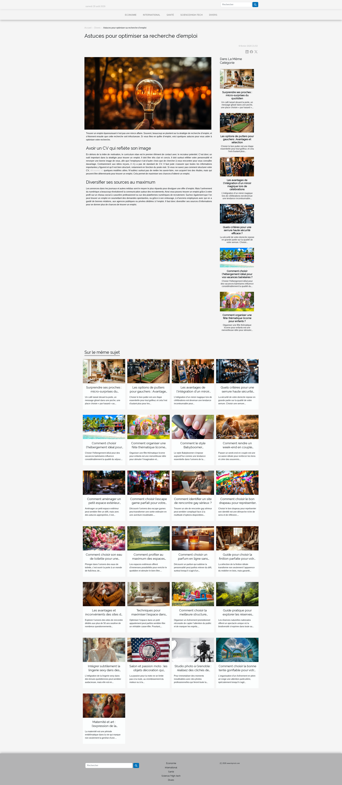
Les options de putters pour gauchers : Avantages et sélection (237, 139)
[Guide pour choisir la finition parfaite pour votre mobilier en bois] (237, 538)
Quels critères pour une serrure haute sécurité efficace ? (237, 230)
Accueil (88, 28)
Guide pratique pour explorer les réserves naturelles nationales (237, 614)
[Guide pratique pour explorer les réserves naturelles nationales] (237, 594)
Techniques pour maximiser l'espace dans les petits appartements (148, 614)
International (151, 15)
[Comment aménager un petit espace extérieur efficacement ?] (104, 482)
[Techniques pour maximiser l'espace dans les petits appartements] (148, 594)
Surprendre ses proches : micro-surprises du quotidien (237, 95)
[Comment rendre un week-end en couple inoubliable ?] (237, 427)
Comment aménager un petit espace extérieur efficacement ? (104, 503)
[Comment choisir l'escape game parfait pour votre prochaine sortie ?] (148, 482)
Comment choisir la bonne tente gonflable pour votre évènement (237, 670)
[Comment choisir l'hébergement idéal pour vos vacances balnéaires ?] (237, 257)
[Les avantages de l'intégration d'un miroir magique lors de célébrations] (237, 166)
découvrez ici (96, 170)
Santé (170, 15)
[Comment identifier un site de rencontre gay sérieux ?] (193, 482)
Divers (213, 15)
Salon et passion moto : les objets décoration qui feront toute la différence (148, 670)
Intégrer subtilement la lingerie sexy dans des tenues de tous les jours (104, 670)
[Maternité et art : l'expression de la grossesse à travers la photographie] (104, 705)
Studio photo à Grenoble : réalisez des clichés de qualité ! (193, 670)
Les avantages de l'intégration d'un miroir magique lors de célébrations (237, 185)
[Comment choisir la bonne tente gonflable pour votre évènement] (237, 650)
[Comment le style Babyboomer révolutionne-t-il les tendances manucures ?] (193, 427)
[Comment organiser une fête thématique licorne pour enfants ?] (237, 301)
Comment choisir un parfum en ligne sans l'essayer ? (193, 558)
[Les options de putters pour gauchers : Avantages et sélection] (237, 123)
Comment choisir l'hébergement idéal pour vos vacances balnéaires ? (237, 274)
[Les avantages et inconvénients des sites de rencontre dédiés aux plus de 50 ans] (104, 594)
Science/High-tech (191, 15)
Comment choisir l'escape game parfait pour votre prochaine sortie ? (148, 503)
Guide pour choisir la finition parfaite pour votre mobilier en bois (237, 558)
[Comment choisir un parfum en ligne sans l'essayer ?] (193, 538)
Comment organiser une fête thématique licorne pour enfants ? (237, 318)
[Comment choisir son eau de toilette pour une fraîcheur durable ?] (104, 538)
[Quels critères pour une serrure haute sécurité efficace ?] (237, 213)
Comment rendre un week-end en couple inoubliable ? (237, 447)
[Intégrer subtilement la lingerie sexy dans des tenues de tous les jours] (104, 650)
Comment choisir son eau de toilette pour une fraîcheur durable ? (104, 558)
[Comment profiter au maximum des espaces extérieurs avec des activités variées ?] (148, 538)
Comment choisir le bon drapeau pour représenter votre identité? (237, 503)
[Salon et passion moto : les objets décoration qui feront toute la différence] (148, 650)
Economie (131, 15)
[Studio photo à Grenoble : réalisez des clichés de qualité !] (193, 650)
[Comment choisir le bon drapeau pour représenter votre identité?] (237, 482)
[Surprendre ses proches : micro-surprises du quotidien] (237, 79)
